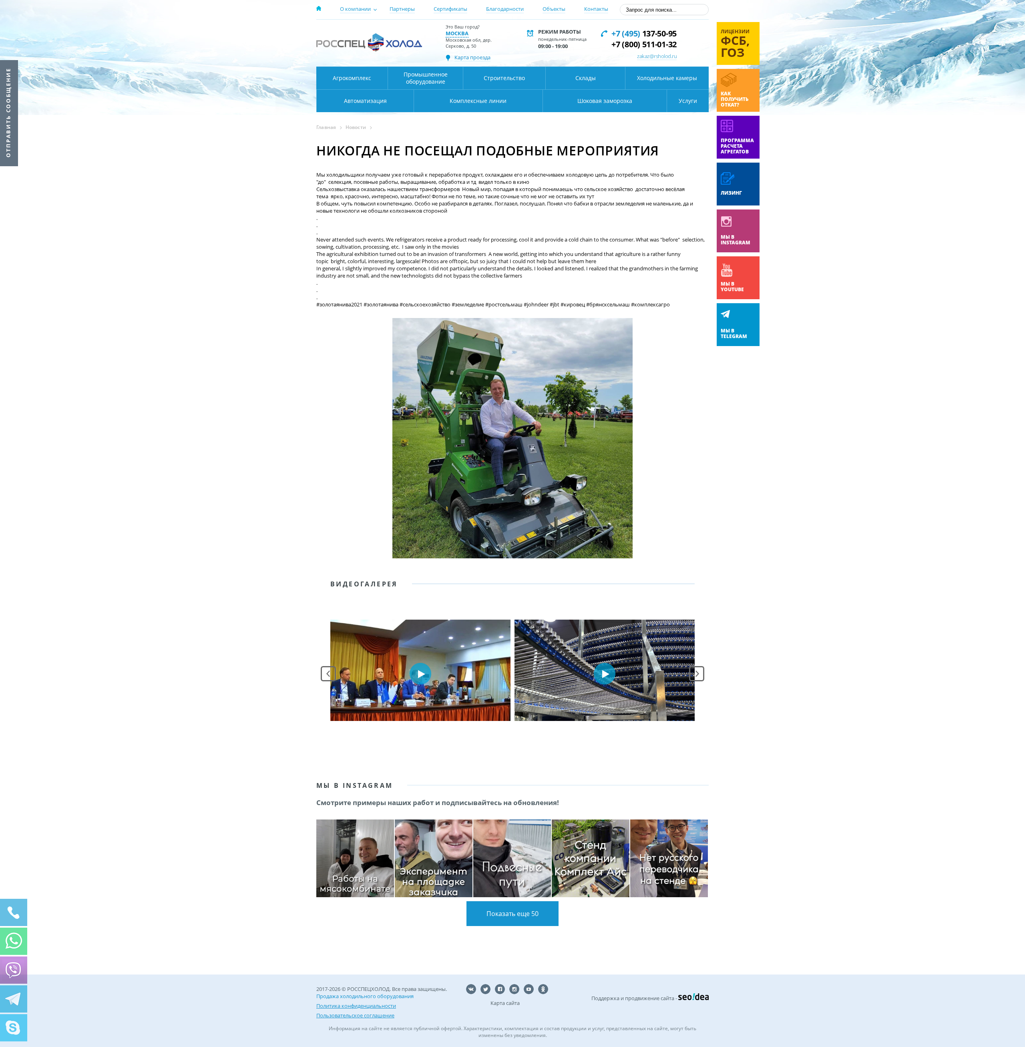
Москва (457, 33)
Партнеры (402, 8)
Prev (328, 673)
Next (696, 673)
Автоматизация (365, 101)
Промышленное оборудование (426, 77)
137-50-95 (644, 33)
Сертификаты (450, 8)
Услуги (688, 101)
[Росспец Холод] (369, 42)
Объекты (554, 8)
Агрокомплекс (352, 78)
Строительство (504, 78)
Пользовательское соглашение (355, 1015)
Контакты (596, 8)
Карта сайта (505, 1003)
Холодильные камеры (667, 78)
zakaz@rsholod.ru (657, 56)
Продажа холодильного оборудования (365, 996)
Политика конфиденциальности (356, 1005)
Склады (585, 78)
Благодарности (505, 8)
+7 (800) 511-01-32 (644, 44)
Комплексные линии (478, 101)
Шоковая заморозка (604, 101)
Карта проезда (472, 57)
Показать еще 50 (512, 913)
